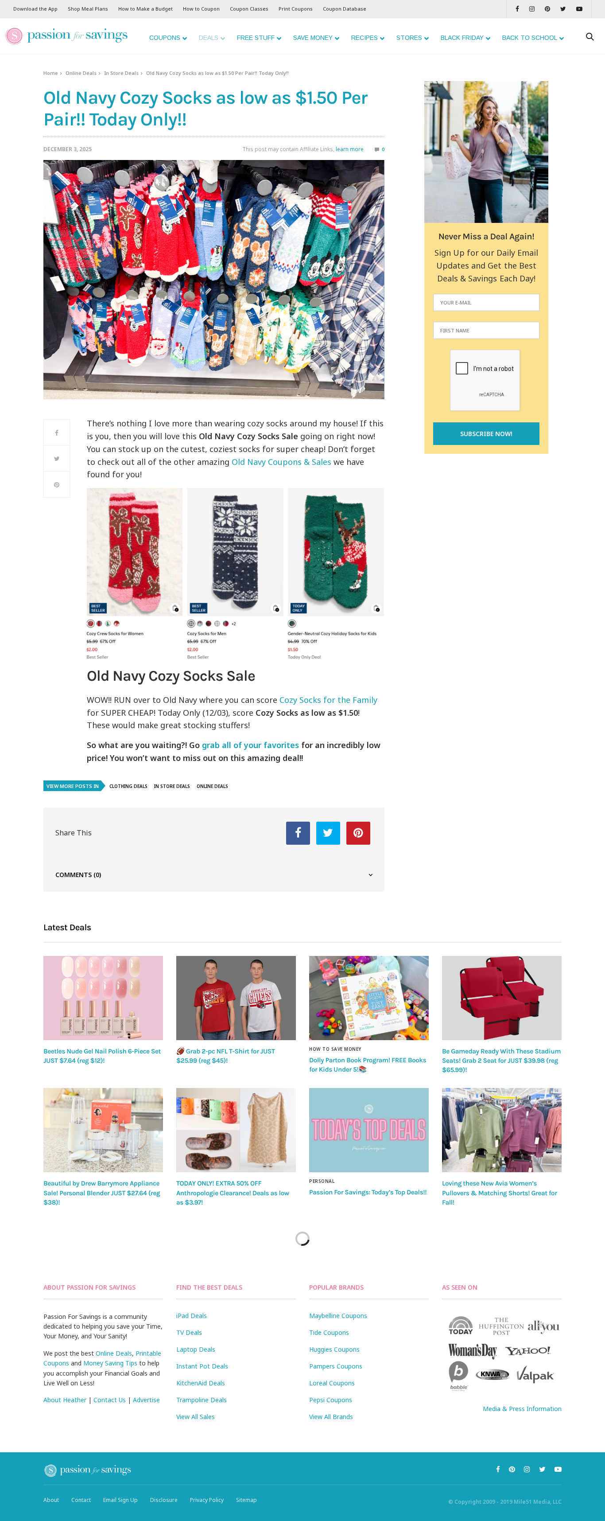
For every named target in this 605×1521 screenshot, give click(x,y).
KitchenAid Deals (200, 1383)
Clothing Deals (128, 786)
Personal (321, 1181)
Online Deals (81, 73)
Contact (81, 1500)
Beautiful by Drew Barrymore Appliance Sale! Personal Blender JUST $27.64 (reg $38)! (101, 1192)
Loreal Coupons (332, 1383)
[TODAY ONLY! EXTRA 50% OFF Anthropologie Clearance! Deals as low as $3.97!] (236, 1130)
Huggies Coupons (334, 1349)
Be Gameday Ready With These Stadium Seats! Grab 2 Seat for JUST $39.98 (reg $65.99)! (501, 1060)
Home (50, 73)
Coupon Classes (249, 8)
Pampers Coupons (335, 1366)
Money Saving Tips (110, 1363)
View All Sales (195, 1416)
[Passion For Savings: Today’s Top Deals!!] (369, 1130)
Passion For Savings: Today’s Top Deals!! (368, 1192)
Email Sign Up (120, 1500)
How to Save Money (335, 1049)
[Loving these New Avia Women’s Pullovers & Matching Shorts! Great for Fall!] (502, 1130)
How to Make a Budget (145, 8)
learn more (350, 149)
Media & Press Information (522, 1408)
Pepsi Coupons (330, 1400)
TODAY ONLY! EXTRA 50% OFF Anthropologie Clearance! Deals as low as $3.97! (232, 1192)
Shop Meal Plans (88, 8)
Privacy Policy (207, 1500)
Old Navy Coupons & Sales (281, 461)
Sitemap (246, 1500)
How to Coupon (201, 8)
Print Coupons (296, 8)
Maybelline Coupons (338, 1315)
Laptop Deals (195, 1349)
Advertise (146, 1400)
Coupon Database (344, 8)
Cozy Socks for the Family (328, 699)
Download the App (35, 8)
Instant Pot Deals (202, 1366)
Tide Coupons (329, 1332)
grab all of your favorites (250, 745)
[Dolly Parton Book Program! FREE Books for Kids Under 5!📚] (369, 998)
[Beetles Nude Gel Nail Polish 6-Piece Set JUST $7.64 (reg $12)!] (103, 998)
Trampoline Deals (201, 1400)
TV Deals (189, 1332)
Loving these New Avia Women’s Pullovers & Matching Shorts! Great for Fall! (499, 1192)
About (51, 1500)
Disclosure (164, 1500)
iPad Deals (191, 1315)
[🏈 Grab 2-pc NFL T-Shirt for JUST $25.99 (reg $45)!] (236, 998)
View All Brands (331, 1416)
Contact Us (109, 1400)
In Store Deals (121, 73)
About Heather (64, 1400)
